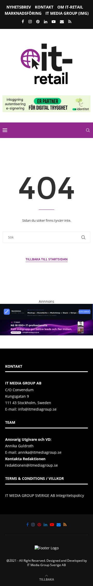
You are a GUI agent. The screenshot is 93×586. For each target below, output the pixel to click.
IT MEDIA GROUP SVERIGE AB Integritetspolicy (44, 495)
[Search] (87, 130)
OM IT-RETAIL (70, 7)
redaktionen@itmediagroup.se (31, 465)
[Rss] (69, 21)
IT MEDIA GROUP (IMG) (67, 13)
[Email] (62, 21)
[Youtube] (54, 21)
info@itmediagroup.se (37, 409)
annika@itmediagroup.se (39, 452)
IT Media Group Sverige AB (46, 565)
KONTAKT (44, 7)
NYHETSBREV (18, 7)
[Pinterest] (38, 21)
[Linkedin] (45, 21)
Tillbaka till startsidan (47, 259)
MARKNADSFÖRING (23, 13)
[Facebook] (23, 21)
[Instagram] (30, 21)
